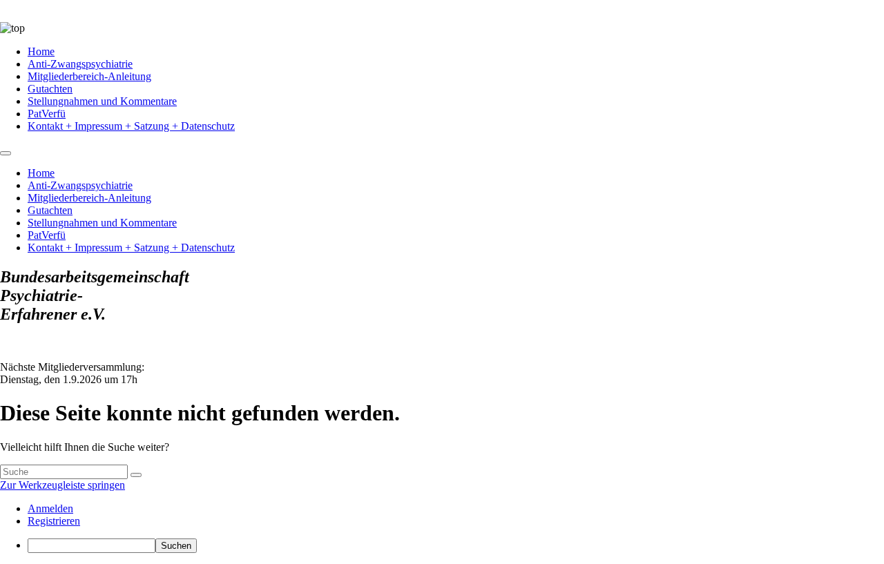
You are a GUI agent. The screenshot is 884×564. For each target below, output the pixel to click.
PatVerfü (47, 113)
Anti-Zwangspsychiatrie (80, 64)
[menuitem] (456, 545)
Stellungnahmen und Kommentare (102, 101)
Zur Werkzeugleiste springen (62, 485)
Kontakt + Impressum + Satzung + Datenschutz (131, 126)
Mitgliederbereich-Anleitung (89, 76)
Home (41, 51)
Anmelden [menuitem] (50, 508)
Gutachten (50, 89)
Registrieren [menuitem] (54, 521)
